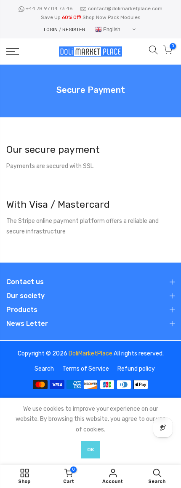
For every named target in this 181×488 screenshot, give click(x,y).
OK (90, 450)
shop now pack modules (112, 17)
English (111, 30)
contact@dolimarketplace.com (125, 8)
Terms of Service (85, 368)
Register (73, 30)
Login (51, 30)
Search (44, 368)
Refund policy (136, 368)
